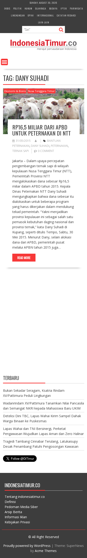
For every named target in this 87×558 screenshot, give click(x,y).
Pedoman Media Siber (21, 507)
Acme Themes (46, 551)
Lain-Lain (43, 22)
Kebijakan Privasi (17, 522)
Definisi (10, 501)
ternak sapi (20, 151)
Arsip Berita (13, 512)
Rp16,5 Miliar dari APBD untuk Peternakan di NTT (41, 130)
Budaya (53, 8)
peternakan (59, 146)
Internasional (45, 15)
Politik (17, 8)
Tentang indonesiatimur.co (25, 496)
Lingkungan (18, 15)
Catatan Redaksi (66, 15)
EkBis (7, 8)
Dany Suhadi (40, 146)
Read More (23, 257)
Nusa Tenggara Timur (41, 91)
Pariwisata (76, 8)
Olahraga (40, 8)
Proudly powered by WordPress (27, 545)
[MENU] (4, 62)
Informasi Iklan (16, 517)
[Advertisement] (43, 325)
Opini (31, 15)
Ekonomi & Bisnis (15, 91)
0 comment (46, 151)
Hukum (28, 8)
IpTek (64, 8)
